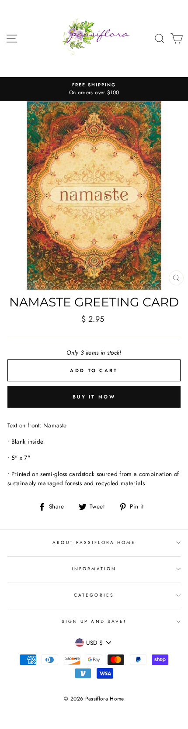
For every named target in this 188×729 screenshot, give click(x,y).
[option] (94, 89)
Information (94, 568)
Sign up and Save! (94, 621)
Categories (94, 595)
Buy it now (94, 396)
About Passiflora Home (93, 542)
